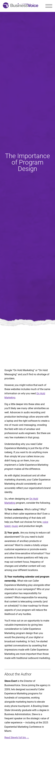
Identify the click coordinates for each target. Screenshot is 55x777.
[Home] (20, 6)
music (15, 526)
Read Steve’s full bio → (16, 737)
